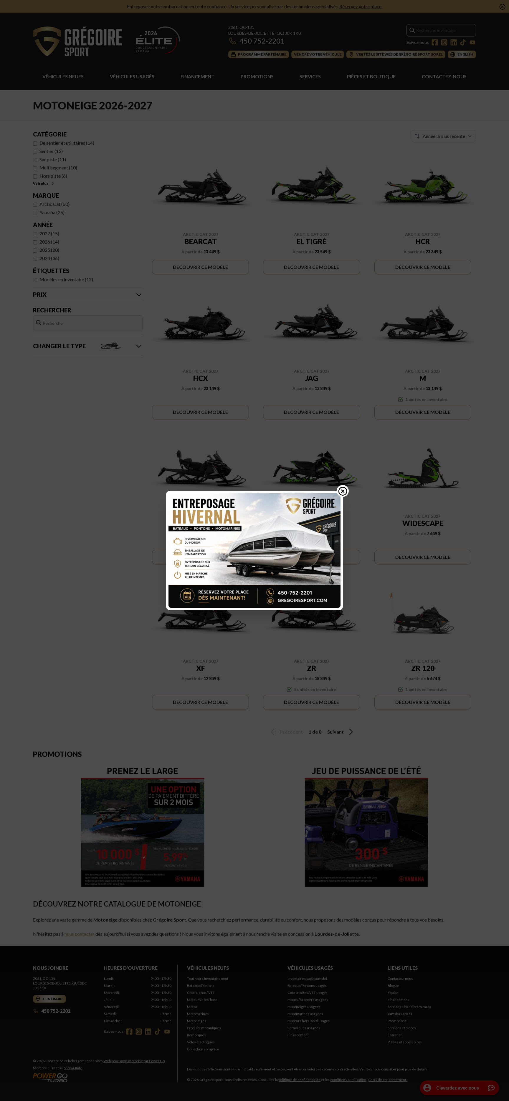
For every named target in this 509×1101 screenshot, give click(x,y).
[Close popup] (343, 491)
